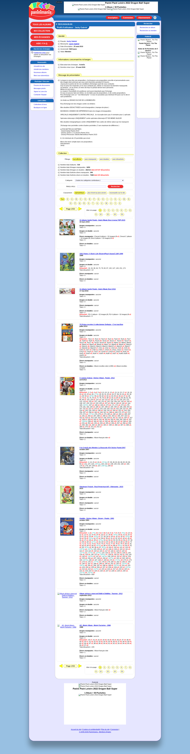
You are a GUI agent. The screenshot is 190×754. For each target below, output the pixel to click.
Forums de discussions (42, 85)
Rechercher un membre (148, 31)
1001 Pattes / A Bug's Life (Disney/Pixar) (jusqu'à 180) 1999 (101, 254)
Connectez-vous (40, 53)
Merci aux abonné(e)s (41, 75)
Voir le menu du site (65, 24)
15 (108, 214)
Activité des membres (41, 69)
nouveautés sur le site (117, 193)
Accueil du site (76, 729)
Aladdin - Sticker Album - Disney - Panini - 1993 (96, 518)
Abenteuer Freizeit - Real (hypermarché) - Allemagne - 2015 (101, 487)
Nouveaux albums (40, 72)
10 (101, 214)
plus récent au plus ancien (97, 193)
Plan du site (105, 729)
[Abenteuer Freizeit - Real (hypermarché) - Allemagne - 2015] (67, 503)
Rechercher (148, 24)
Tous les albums (42, 24)
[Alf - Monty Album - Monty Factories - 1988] (67, 627)
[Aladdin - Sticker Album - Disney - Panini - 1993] (67, 535)
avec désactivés (118, 159)
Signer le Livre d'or (40, 91)
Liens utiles (42, 100)
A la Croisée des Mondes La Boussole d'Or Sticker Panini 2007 (102, 448)
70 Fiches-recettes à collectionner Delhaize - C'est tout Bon (101, 324)
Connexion (128, 18)
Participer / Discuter (42, 81)
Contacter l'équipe (40, 95)
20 (115, 214)
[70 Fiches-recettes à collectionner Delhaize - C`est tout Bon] (67, 341)
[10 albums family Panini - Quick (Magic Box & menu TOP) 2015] (67, 235)
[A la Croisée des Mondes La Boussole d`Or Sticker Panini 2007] (67, 464)
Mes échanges (42, 37)
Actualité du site (39, 66)
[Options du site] (155, 17)
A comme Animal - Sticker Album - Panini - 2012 (97, 378)
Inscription (113, 18)
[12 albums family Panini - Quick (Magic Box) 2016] (67, 293)
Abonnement (144, 18)
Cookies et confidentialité (91, 729)
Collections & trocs (40, 104)
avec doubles (104, 159)
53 (122, 214)
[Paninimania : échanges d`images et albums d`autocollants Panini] (42, 17)
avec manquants (90, 159)
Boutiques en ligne (40, 107)
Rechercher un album (147, 27)
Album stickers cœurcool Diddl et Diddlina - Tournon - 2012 (101, 594)
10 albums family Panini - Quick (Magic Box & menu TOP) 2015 (102, 220)
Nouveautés (41, 62)
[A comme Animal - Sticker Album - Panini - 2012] (67, 395)
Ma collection (42, 31)
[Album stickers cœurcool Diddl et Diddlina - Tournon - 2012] (67, 597)
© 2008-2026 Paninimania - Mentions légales (95, 732)
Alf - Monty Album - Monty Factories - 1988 (95, 625)
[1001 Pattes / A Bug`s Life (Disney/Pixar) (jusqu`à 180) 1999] (67, 270)
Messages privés (40, 88)
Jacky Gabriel (72, 41)
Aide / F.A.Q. (42, 43)
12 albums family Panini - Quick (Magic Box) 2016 (97, 289)
